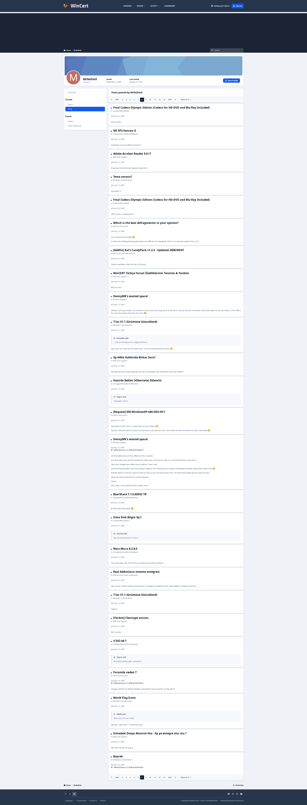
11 (155, 100)
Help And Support (120, 157)
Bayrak (118, 756)
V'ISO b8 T (120, 641)
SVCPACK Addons (119, 299)
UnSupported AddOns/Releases (125, 134)
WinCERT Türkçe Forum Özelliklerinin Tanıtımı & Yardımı (151, 273)
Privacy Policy (81, 801)
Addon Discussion (120, 415)
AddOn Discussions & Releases (125, 575)
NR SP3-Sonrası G (124, 130)
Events (70, 121)
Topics (70, 104)
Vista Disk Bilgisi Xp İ (127, 517)
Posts (70, 109)
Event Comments (74, 126)
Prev (117, 100)
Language (69, 801)
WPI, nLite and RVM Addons (124, 253)
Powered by (231, 801)
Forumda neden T (125, 672)
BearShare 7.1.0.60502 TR (130, 494)
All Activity (72, 92)
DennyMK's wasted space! (130, 296)
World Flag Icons (124, 698)
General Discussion (120, 226)
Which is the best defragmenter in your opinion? (146, 223)
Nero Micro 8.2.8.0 (125, 549)
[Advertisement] (153, 30)
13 (164, 100)
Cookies (103, 801)
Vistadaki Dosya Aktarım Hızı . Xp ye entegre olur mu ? (150, 733)
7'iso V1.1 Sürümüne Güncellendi (135, 322)
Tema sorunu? (122, 177)
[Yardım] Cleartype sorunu (130, 618)
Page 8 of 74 (185, 100)
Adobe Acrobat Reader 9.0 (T (132, 153)
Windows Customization (122, 180)
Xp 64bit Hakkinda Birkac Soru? (134, 357)
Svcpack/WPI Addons (121, 111)
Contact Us (93, 801)
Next (170, 100)
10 (150, 100)
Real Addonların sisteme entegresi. (136, 572)
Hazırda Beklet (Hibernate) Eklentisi (137, 380)
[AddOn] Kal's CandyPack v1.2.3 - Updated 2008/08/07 (148, 250)
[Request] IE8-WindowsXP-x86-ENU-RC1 (139, 412)
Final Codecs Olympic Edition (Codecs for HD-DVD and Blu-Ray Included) (161, 107)
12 (159, 100)
